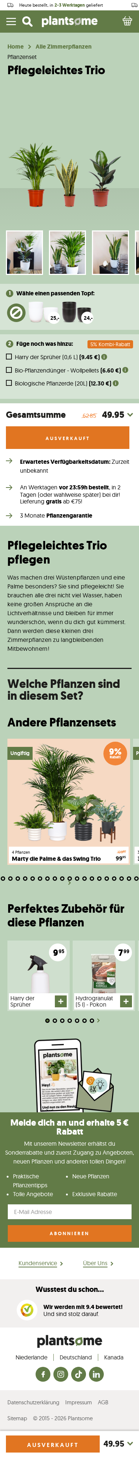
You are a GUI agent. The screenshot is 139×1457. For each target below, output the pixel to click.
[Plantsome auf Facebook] (43, 1375)
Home (15, 46)
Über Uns (95, 1263)
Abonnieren (69, 1233)
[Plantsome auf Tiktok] (78, 1375)
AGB (103, 1402)
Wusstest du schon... (70, 1289)
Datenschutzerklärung (33, 1402)
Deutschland (76, 1357)
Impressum (78, 1402)
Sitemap (17, 1418)
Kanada (113, 1357)
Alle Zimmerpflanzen (64, 46)
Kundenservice (38, 1263)
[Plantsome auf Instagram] (60, 1375)
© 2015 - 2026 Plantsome (63, 1418)
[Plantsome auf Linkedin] (96, 1375)
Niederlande (31, 1357)
